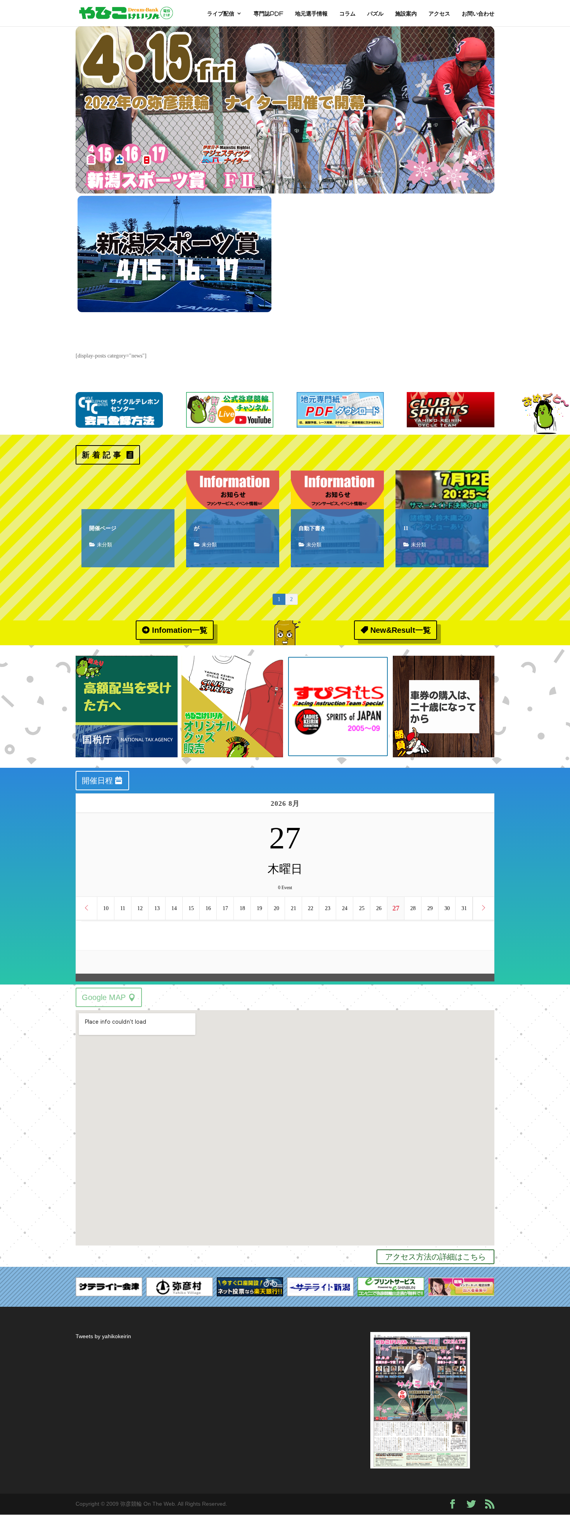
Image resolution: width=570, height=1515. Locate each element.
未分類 (104, 545)
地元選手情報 (311, 13)
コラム (347, 13)
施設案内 (406, 13)
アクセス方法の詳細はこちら (435, 1256)
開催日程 (97, 780)
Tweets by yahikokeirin (103, 1336)
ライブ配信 (220, 13)
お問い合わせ (478, 13)
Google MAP (104, 997)
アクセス (439, 13)
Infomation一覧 (179, 630)
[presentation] (66, 706)
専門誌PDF (268, 13)
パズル (375, 13)
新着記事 (103, 455)
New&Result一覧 (400, 630)
